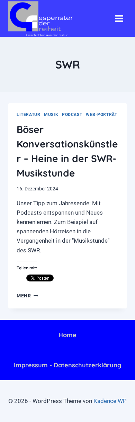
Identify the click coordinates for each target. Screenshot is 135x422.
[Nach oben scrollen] (100, 411)
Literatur (28, 114)
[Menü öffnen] (119, 18)
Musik (51, 114)
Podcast (72, 114)
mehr (27, 295)
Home (67, 335)
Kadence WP (110, 400)
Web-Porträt (101, 114)
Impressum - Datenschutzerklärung (67, 365)
